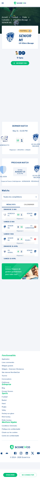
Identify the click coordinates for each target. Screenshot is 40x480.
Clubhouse (5, 382)
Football (15, 17)
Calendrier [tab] (29, 204)
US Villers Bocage (20, 20)
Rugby (4, 407)
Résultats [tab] (10, 204)
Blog (3, 388)
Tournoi (4, 376)
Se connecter (28, 475)
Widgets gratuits (7, 366)
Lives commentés (8, 362)
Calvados (5, 20)
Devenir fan (21, 63)
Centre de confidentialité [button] (10, 436)
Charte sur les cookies (9, 432)
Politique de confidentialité (11, 429)
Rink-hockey (6, 417)
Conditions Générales (9, 426)
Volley (4, 410)
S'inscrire (10, 475)
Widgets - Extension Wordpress (13, 369)
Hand (4, 403)
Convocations (6, 379)
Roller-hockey (6, 420)
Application (5, 359)
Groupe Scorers (7, 391)
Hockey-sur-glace (8, 413)
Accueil (5, 17)
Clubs (24, 17)
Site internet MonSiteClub (11, 372)
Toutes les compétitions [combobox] (12, 197)
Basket (4, 400)
